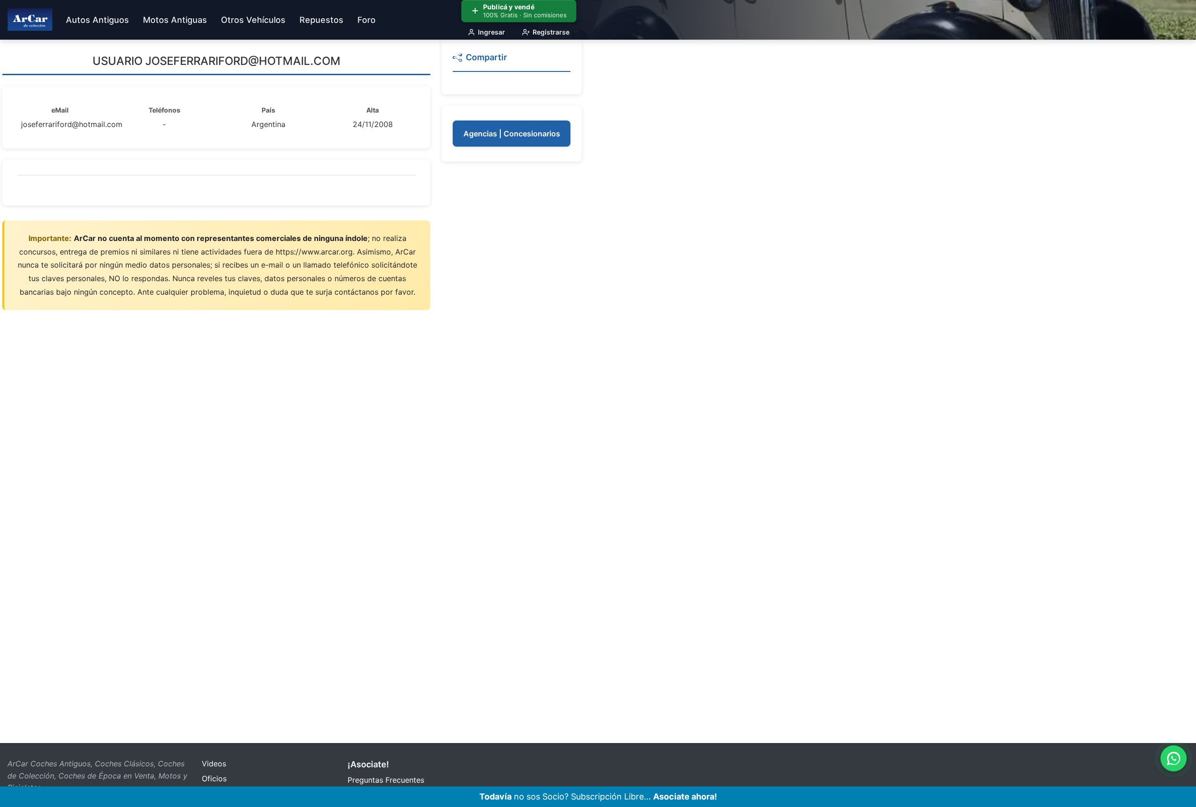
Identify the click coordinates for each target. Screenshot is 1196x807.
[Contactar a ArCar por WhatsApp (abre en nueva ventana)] (1173, 758)
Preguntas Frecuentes (386, 780)
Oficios (214, 778)
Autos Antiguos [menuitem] (97, 20)
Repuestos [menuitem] (321, 20)
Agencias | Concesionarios (511, 133)
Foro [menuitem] (366, 20)
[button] (511, 61)
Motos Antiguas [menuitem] (175, 20)
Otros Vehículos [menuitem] (253, 20)
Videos (214, 763)
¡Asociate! (368, 764)
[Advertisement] (511, 313)
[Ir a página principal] (29, 20)
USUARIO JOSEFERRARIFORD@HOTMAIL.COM (217, 61)
